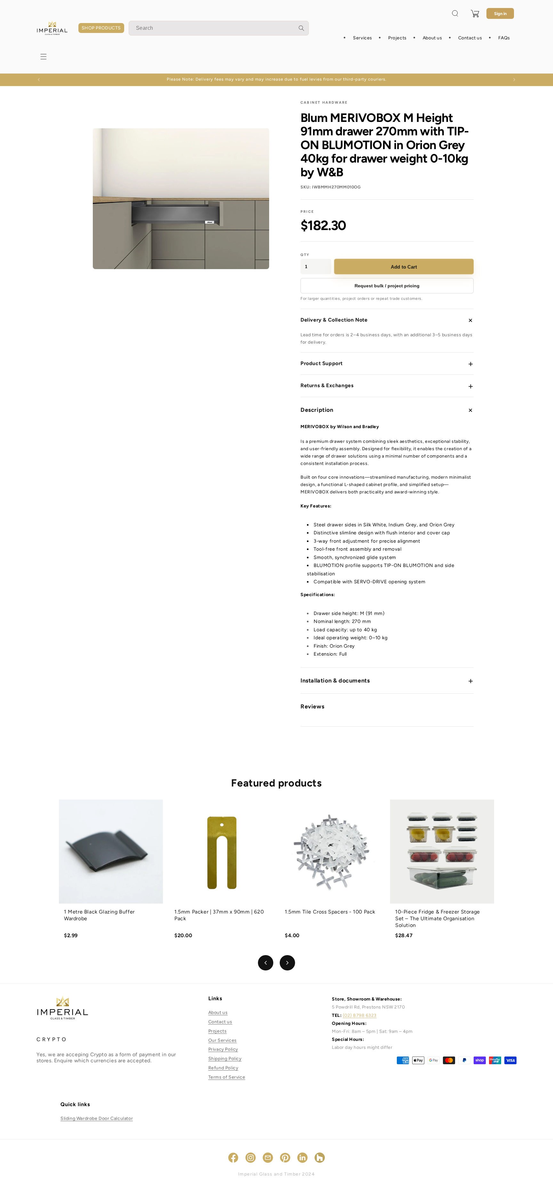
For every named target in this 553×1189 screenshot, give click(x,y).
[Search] (301, 28)
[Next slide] (287, 962)
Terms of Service (226, 1077)
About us (218, 1012)
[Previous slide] (265, 962)
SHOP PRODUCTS (101, 28)
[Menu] (43, 57)
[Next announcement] (514, 80)
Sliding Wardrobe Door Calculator (96, 1118)
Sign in (500, 13)
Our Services (222, 1040)
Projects (217, 1031)
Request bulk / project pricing (387, 285)
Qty (305, 255)
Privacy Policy (223, 1049)
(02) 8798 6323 (360, 1015)
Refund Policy (223, 1068)
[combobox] (219, 28)
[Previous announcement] (39, 80)
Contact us (220, 1022)
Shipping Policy (225, 1058)
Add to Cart (404, 266)
